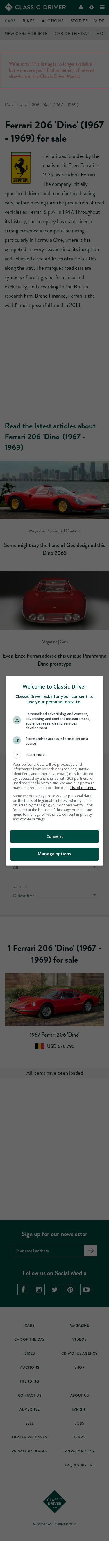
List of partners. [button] (83, 787)
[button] (55, 755)
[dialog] (55, 771)
